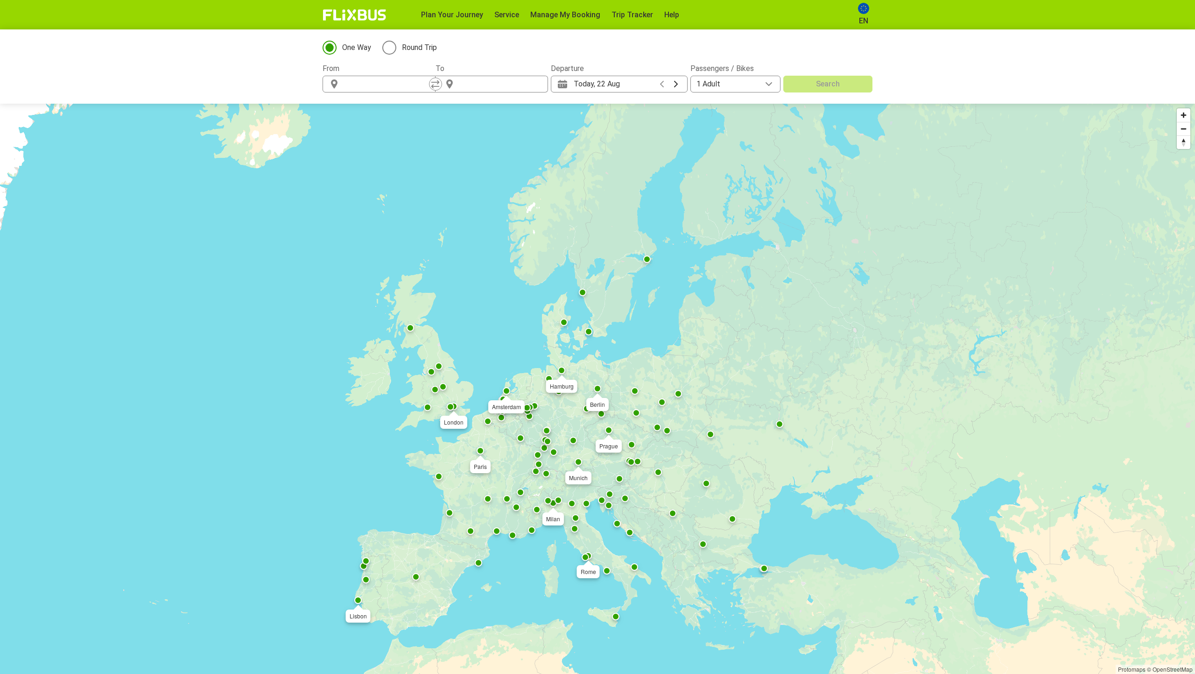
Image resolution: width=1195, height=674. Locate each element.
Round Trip (419, 47)
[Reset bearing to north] (1183, 142)
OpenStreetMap (1173, 669)
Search (828, 83)
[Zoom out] (1183, 128)
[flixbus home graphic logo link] (354, 15)
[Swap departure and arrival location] (435, 84)
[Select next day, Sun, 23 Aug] (676, 84)
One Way (356, 47)
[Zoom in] (1183, 115)
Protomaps (1132, 669)
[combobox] (387, 84)
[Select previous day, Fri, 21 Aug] (662, 84)
